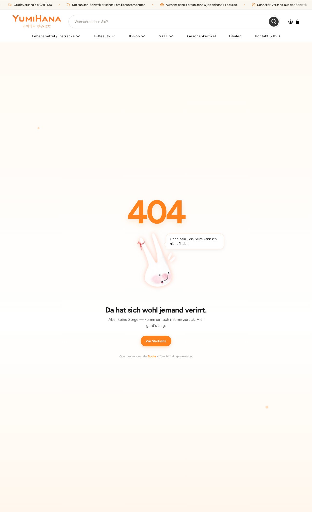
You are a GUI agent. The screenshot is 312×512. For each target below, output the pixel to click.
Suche (152, 356)
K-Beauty (102, 36)
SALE (163, 36)
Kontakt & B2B (267, 36)
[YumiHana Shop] (36, 21)
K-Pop (134, 36)
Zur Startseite (156, 341)
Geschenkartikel (201, 36)
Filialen (235, 36)
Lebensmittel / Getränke (53, 36)
